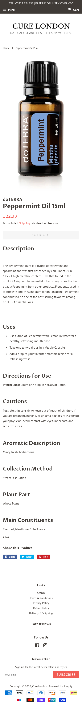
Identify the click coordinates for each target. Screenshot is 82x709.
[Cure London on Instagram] (45, 646)
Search (41, 593)
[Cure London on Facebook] (37, 646)
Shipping (24, 223)
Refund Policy (41, 608)
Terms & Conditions (41, 598)
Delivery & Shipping (41, 613)
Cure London (40, 686)
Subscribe (66, 675)
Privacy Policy (41, 603)
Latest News (41, 624)
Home (6, 48)
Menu (11, 9)
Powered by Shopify (60, 686)
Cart (75, 10)
